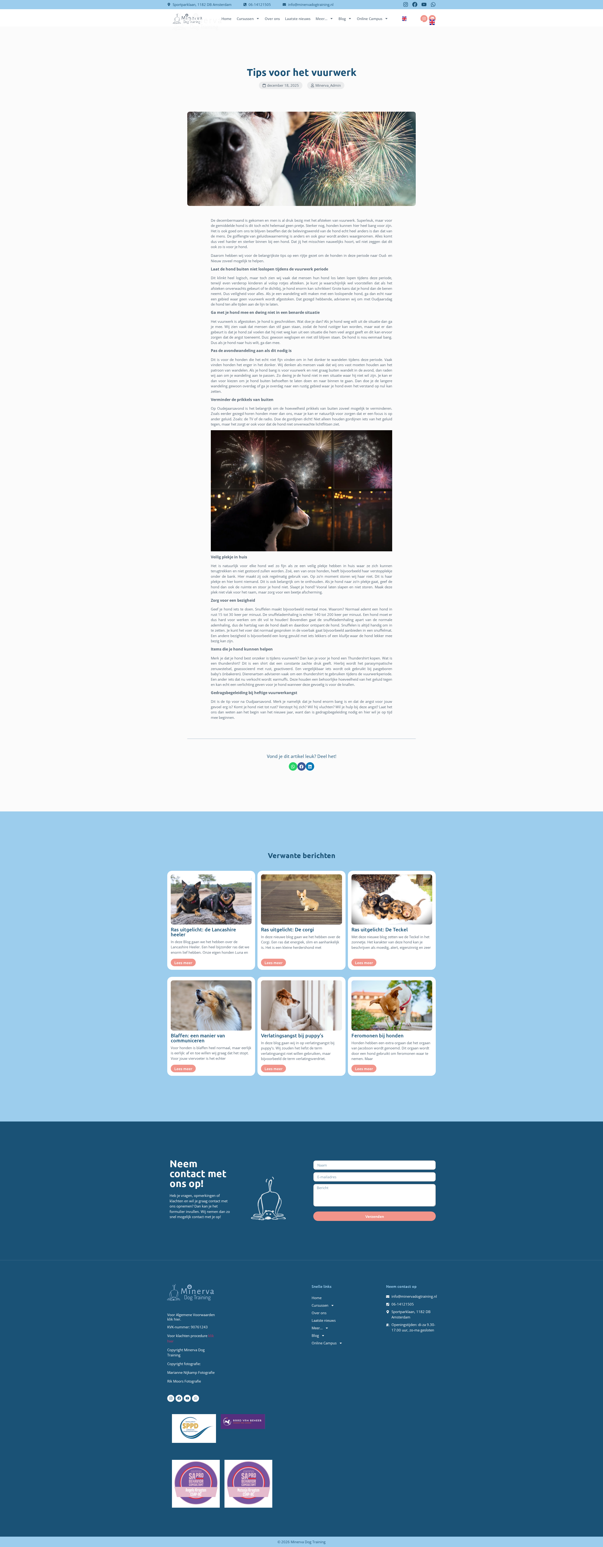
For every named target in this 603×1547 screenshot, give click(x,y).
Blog (375, 21)
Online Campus (405, 21)
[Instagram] (405, 4)
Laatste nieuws (327, 21)
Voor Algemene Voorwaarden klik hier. (191, 1317)
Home (251, 21)
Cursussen (271, 21)
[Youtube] (424, 4)
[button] (280, 85)
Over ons (300, 21)
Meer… (353, 21)
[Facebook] (414, 4)
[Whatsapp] (433, 4)
